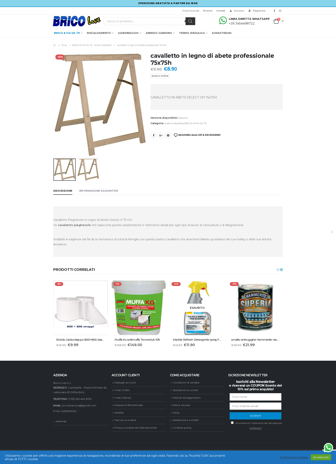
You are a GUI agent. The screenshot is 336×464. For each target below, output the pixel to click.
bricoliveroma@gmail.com (79, 405)
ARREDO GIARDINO (159, 32)
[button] (278, 269)
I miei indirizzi (122, 397)
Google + (161, 135)
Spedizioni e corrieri (185, 390)
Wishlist (207, 10)
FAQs (176, 412)
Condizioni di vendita (186, 382)
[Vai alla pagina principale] (54, 45)
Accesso (239, 10)
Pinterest (168, 135)
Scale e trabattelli (173, 123)
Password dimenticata (128, 405)
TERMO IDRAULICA (192, 32)
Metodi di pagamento (187, 397)
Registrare (259, 10)
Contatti (220, 10)
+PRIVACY (255, 428)
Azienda (61, 421)
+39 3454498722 (242, 23)
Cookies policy (182, 427)
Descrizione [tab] (62, 190)
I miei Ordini (122, 390)
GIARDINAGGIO (128, 32)
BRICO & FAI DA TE (67, 32)
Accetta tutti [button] (321, 457)
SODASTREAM (221, 32)
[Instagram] (280, 10)
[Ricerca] (190, 21)
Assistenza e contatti (186, 420)
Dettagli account (125, 382)
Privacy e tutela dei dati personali (135, 427)
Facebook (153, 135)
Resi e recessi (181, 405)
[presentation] (54, 105)
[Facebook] (274, 10)
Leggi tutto (217, 286)
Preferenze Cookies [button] (294, 457)
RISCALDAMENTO (99, 32)
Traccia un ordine (125, 420)
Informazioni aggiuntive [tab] (98, 190)
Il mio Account (190, 10)
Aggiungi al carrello (101, 286)
